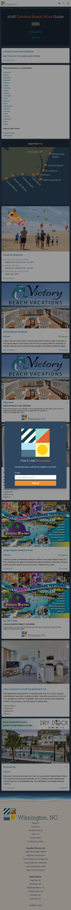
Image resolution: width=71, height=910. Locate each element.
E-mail (17, 473)
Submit (35, 483)
